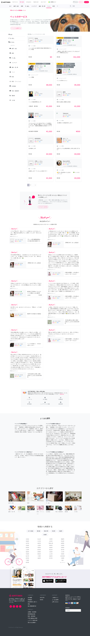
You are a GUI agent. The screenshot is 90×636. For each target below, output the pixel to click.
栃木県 (27, 556)
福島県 (27, 551)
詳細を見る (62, 394)
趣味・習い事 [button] (42, 6)
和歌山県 (51, 543)
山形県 (27, 549)
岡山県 (50, 549)
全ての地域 (30, 531)
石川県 (39, 541)
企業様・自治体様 (32, 611)
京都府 (45, 534)
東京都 (38, 531)
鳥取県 (50, 545)
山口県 (50, 553)
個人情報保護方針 (32, 606)
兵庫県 (50, 539)
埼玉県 (53, 531)
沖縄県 (62, 558)
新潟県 (27, 562)
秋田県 (27, 547)
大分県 (62, 551)
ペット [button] (48, 6)
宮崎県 (62, 553)
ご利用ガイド (55, 597)
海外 (63, 560)
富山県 (39, 539)
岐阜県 (39, 549)
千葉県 (27, 560)
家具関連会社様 (31, 614)
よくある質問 (55, 599)
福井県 (39, 543)
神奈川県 (46, 531)
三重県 (39, 556)
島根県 (50, 547)
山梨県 (39, 545)
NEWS (41, 599)
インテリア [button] (34, 6)
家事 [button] (22, 6)
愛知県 (39, 553)
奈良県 (50, 541)
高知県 (62, 541)
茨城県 (27, 553)
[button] (75, 2)
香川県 (50, 558)
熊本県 (62, 549)
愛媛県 (62, 539)
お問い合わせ (55, 601)
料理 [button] (54, 6)
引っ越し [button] (27, 6)
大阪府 (60, 531)
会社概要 (30, 597)
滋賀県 (39, 558)
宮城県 (27, 545)
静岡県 (39, 551)
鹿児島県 (62, 556)
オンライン (62, 562)
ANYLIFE (42, 597)
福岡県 (62, 543)
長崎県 (62, 547)
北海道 (27, 539)
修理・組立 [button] (16, 6)
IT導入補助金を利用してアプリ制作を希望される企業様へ (32, 620)
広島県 (50, 551)
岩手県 (27, 543)
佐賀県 (62, 545)
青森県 (27, 541)
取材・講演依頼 (31, 616)
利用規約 (30, 599)
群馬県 (27, 558)
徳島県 (50, 556)
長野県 (39, 547)
